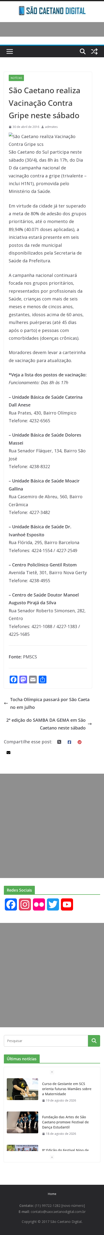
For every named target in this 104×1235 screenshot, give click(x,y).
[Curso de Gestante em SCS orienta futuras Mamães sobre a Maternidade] (22, 1089)
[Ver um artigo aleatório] (94, 51)
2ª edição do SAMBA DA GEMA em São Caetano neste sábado (46, 724)
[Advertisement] (52, 826)
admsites (51, 127)
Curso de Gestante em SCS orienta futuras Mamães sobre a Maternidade (66, 1088)
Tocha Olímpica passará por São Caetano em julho (49, 703)
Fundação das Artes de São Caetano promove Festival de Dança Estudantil (65, 1122)
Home (52, 1194)
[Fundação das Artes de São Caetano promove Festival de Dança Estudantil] (22, 1122)
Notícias (16, 78)
